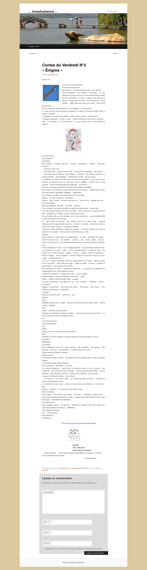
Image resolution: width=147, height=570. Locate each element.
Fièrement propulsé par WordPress (73, 562)
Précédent (32, 53)
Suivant (116, 53)
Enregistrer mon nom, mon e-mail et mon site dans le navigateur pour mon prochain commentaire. (73, 549)
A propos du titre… (34, 46)
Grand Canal (63, 468)
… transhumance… (42, 11)
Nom (47, 521)
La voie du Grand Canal (77, 468)
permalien (45, 470)
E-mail (47, 532)
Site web (46, 543)
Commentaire (48, 492)
